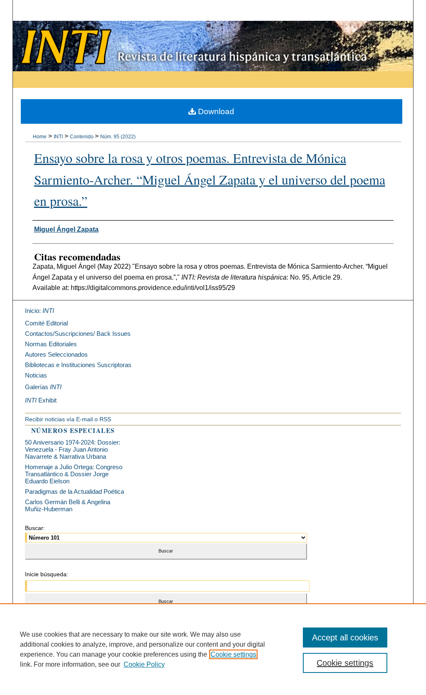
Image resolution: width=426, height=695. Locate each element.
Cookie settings (233, 654)
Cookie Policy (144, 664)
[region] (213, 649)
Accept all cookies (345, 637)
